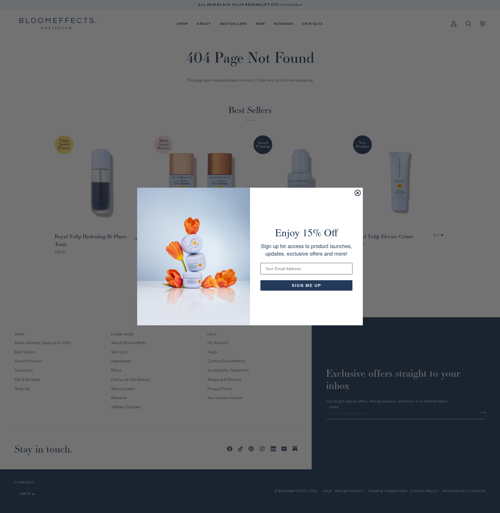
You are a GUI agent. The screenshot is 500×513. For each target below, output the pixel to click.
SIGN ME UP (306, 285)
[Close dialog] (358, 193)
